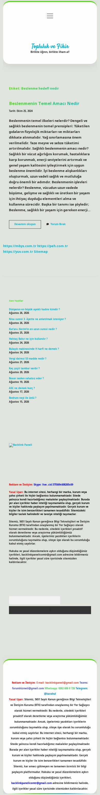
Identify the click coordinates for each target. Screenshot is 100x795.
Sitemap (41, 251)
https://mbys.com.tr (19, 246)
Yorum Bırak (58, 224)
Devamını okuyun (27, 225)
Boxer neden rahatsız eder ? (26, 378)
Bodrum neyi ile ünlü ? (22, 398)
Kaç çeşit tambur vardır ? (24, 368)
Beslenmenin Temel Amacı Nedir (44, 103)
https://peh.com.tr (52, 246)
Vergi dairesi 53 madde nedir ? (27, 358)
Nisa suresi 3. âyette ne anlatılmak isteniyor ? (37, 319)
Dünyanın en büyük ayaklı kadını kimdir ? (34, 309)
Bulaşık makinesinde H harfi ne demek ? (34, 349)
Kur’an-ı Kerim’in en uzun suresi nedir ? (33, 329)
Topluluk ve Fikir (50, 46)
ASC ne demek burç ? (22, 388)
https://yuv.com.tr (18, 251)
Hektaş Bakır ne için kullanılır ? (28, 339)
